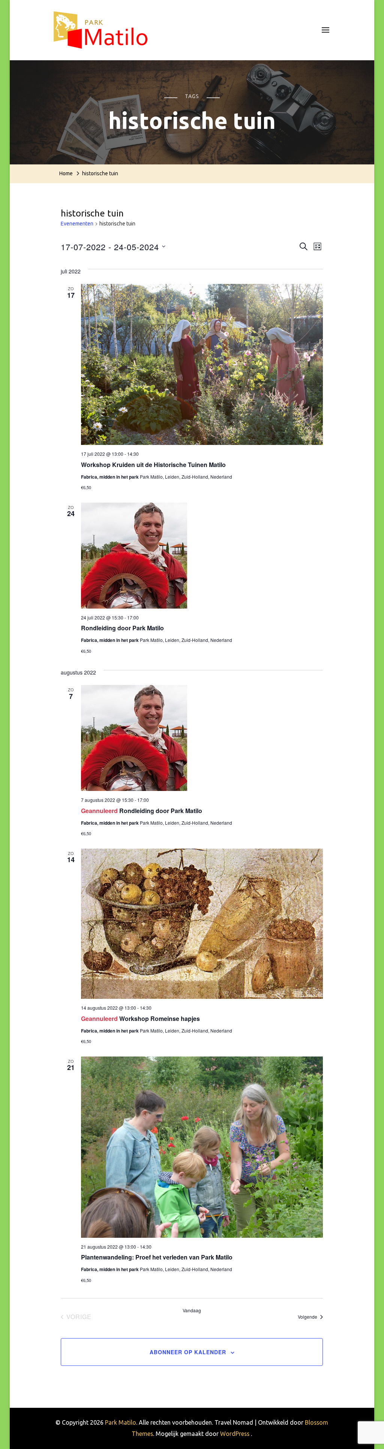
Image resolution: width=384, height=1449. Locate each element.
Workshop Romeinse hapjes (159, 1018)
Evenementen (77, 224)
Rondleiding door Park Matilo (122, 628)
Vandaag (192, 1310)
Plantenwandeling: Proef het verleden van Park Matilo (156, 1257)
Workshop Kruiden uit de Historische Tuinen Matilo (153, 464)
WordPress (234, 1433)
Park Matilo (120, 1422)
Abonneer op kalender (188, 1352)
